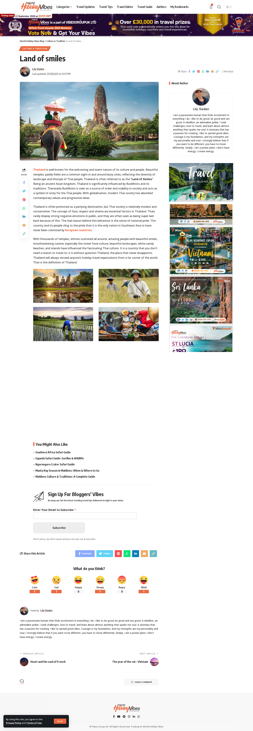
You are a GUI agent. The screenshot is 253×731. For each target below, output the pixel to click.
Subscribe (59, 528)
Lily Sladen (38, 68)
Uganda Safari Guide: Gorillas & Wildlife (59, 458)
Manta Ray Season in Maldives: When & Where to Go (67, 470)
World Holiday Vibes (153, 726)
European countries (78, 230)
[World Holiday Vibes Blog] (126, 708)
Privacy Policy (13, 722)
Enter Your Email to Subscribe (54, 510)
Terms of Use (34, 722)
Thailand (39, 170)
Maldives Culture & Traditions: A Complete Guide (65, 476)
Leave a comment (143, 682)
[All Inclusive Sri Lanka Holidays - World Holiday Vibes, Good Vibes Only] (201, 229)
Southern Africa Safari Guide (53, 452)
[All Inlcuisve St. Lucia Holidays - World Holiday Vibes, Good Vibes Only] (201, 278)
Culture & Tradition (35, 48)
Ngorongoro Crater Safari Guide (55, 464)
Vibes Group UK (100, 726)
